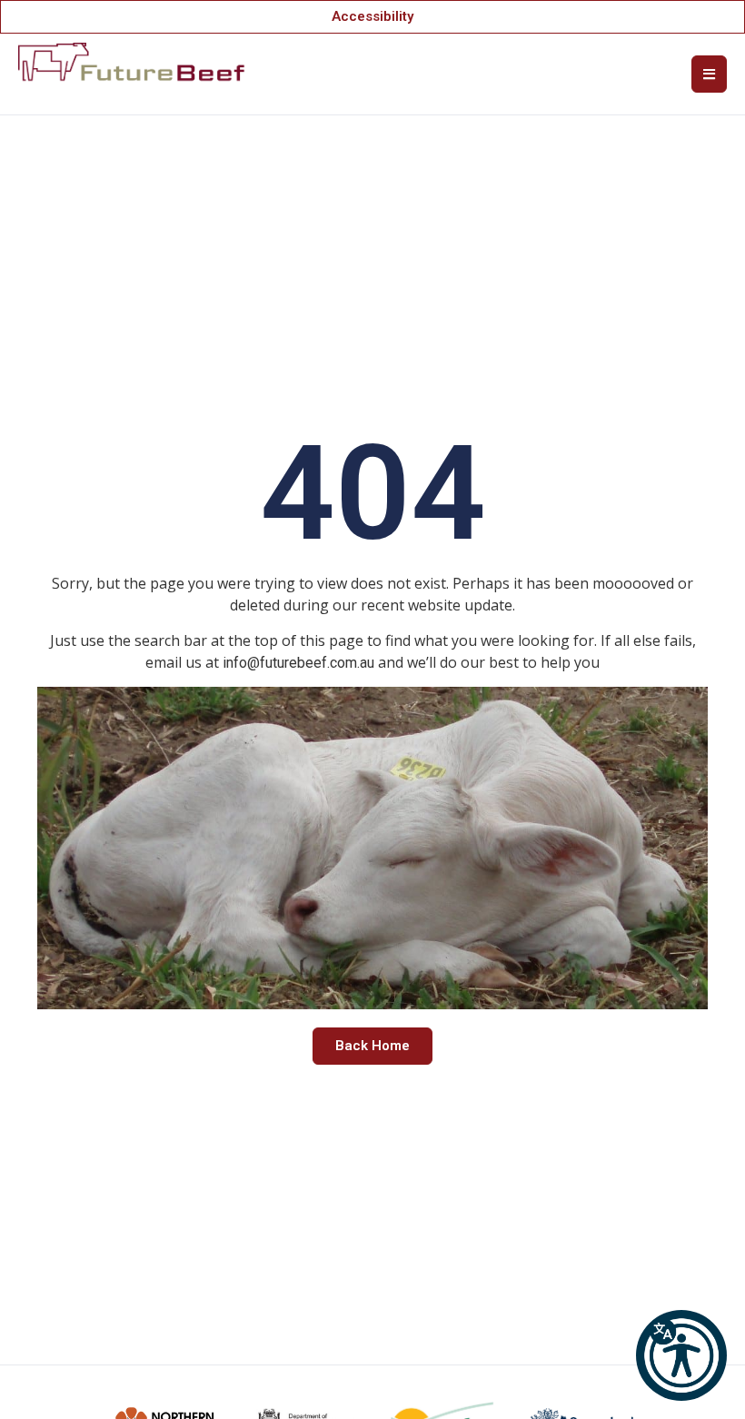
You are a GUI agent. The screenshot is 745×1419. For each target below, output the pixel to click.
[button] (681, 1355)
